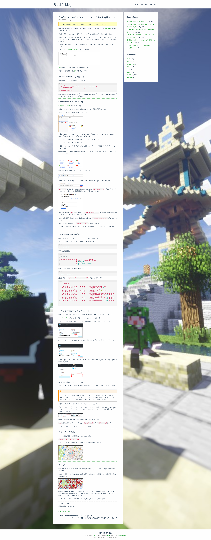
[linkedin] (104, 533)
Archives (141, 4)
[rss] (110, 533)
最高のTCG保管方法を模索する (136, 21)
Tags (146, 4)
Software (129, 72)
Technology (68, 20)
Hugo (93, 535)
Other (128, 69)
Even (108, 535)
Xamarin (129, 77)
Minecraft (130, 67)
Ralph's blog (62, 4)
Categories (152, 4)
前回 (59, 67)
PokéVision (107, 29)
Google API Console (64, 106)
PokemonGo (67, 511)
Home (136, 4)
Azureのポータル (63, 318)
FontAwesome (122, 535)
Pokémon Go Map (73, 50)
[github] (107, 533)
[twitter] (100, 533)
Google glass (131, 64)
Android (129, 59)
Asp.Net (129, 61)
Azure (61, 511)
